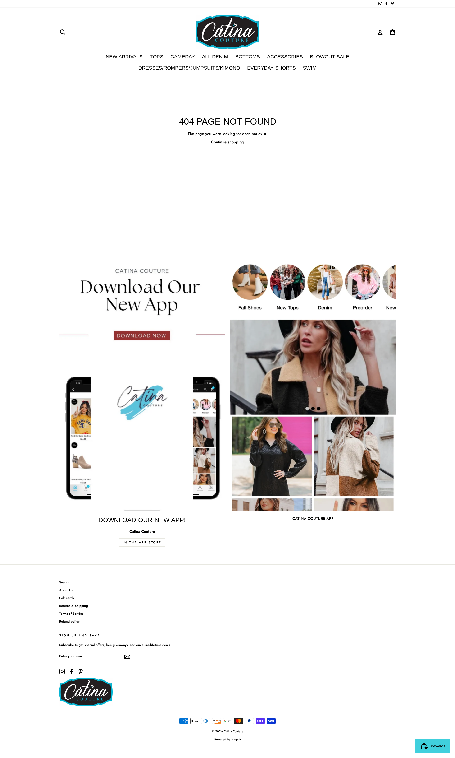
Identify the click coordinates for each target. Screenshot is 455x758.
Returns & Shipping (73, 605)
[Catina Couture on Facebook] (71, 671)
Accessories (285, 56)
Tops (156, 56)
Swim (310, 67)
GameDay (182, 56)
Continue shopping (227, 142)
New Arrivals (124, 56)
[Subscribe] (127, 656)
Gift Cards (66, 597)
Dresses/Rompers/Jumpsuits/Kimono (189, 67)
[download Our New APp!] (142, 386)
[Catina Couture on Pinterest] (80, 671)
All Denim (215, 56)
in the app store (142, 542)
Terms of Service (71, 613)
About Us (66, 590)
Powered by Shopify (227, 739)
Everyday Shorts (271, 67)
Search (64, 582)
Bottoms (247, 56)
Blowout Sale (329, 56)
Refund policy (69, 621)
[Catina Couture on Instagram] (62, 671)
